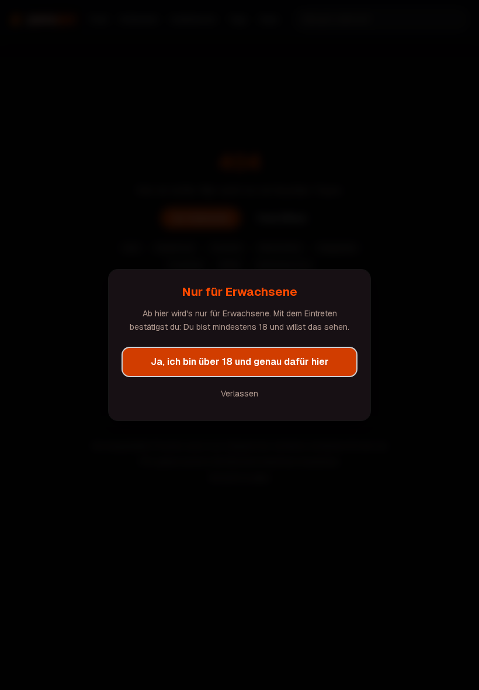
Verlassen (239, 393)
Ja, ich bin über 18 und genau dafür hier (240, 362)
